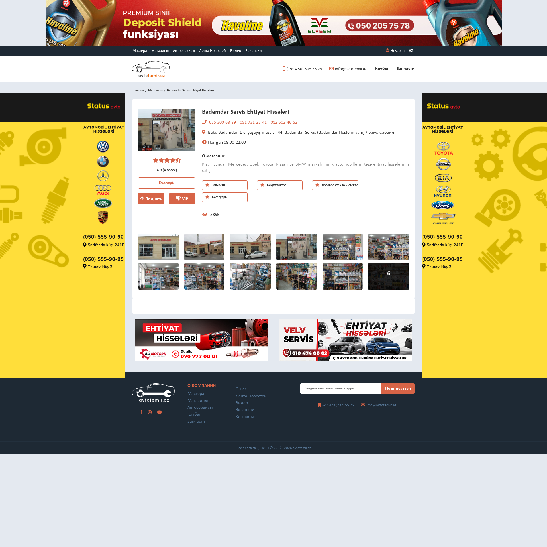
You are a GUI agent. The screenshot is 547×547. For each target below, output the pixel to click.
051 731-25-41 (254, 122)
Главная (138, 90)
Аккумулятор (276, 185)
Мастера (139, 51)
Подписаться (398, 388)
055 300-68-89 (223, 122)
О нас (241, 389)
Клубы (381, 68)
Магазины (160, 51)
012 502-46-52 (284, 122)
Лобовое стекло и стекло (339, 185)
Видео (235, 51)
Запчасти (406, 68)
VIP (184, 199)
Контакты (245, 417)
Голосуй (167, 183)
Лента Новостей (212, 51)
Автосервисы (184, 51)
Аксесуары (219, 197)
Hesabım (398, 51)
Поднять (153, 199)
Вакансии (253, 51)
